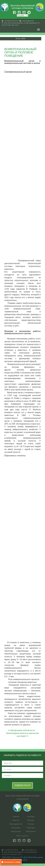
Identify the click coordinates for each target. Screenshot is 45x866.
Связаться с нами (11, 862)
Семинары (16, 828)
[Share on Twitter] (40, 44)
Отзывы (31, 824)
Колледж (30, 816)
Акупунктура (16, 831)
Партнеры (31, 828)
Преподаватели (16, 824)
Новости (15, 820)
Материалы (31, 831)
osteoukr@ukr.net (28, 21)
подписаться (22, 785)
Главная (15, 816)
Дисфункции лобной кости (23, 730)
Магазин (30, 820)
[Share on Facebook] (36, 44)
